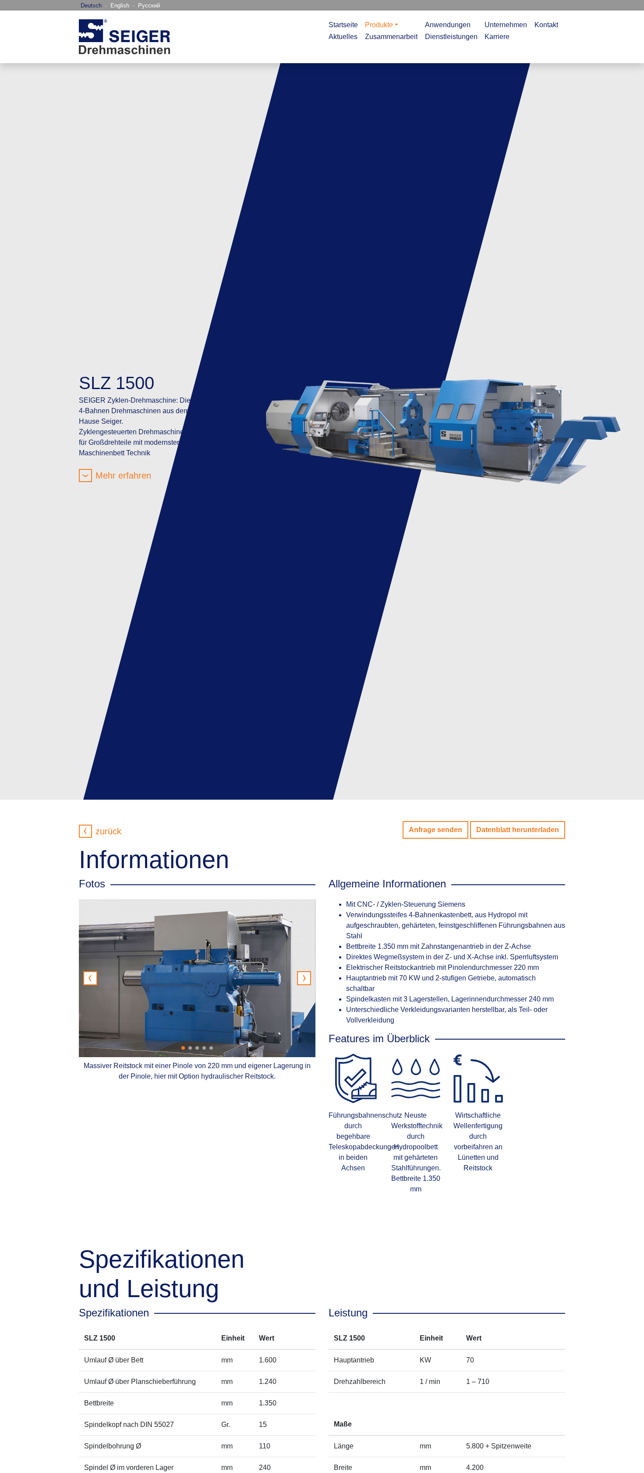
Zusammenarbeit (391, 36)
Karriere (497, 36)
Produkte (379, 25)
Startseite (343, 25)
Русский (149, 5)
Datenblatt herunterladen (517, 829)
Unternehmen (506, 25)
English (119, 5)
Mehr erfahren (123, 475)
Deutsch (91, 5)
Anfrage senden (435, 829)
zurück (108, 831)
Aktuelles (343, 36)
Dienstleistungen (451, 36)
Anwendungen (448, 25)
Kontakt (546, 25)
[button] (304, 978)
